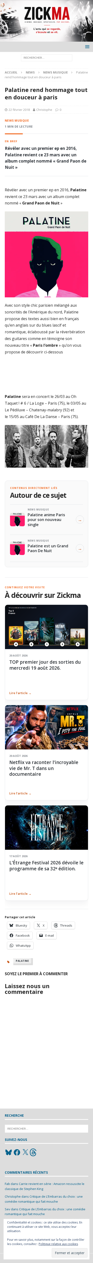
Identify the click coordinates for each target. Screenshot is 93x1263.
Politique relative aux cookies (58, 1244)
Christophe (44, 110)
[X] (25, 1152)
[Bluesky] (8, 1152)
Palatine (22, 961)
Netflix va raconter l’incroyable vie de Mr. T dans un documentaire (43, 768)
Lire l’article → (20, 693)
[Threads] (33, 1152)
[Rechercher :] (46, 57)
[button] (86, 46)
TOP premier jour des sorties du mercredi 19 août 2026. (45, 665)
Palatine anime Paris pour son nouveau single (46, 519)
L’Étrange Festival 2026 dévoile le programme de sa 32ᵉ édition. (46, 866)
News (30, 72)
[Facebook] (17, 1152)
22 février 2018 (19, 110)
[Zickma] (46, 38)
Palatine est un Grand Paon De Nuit (48, 548)
